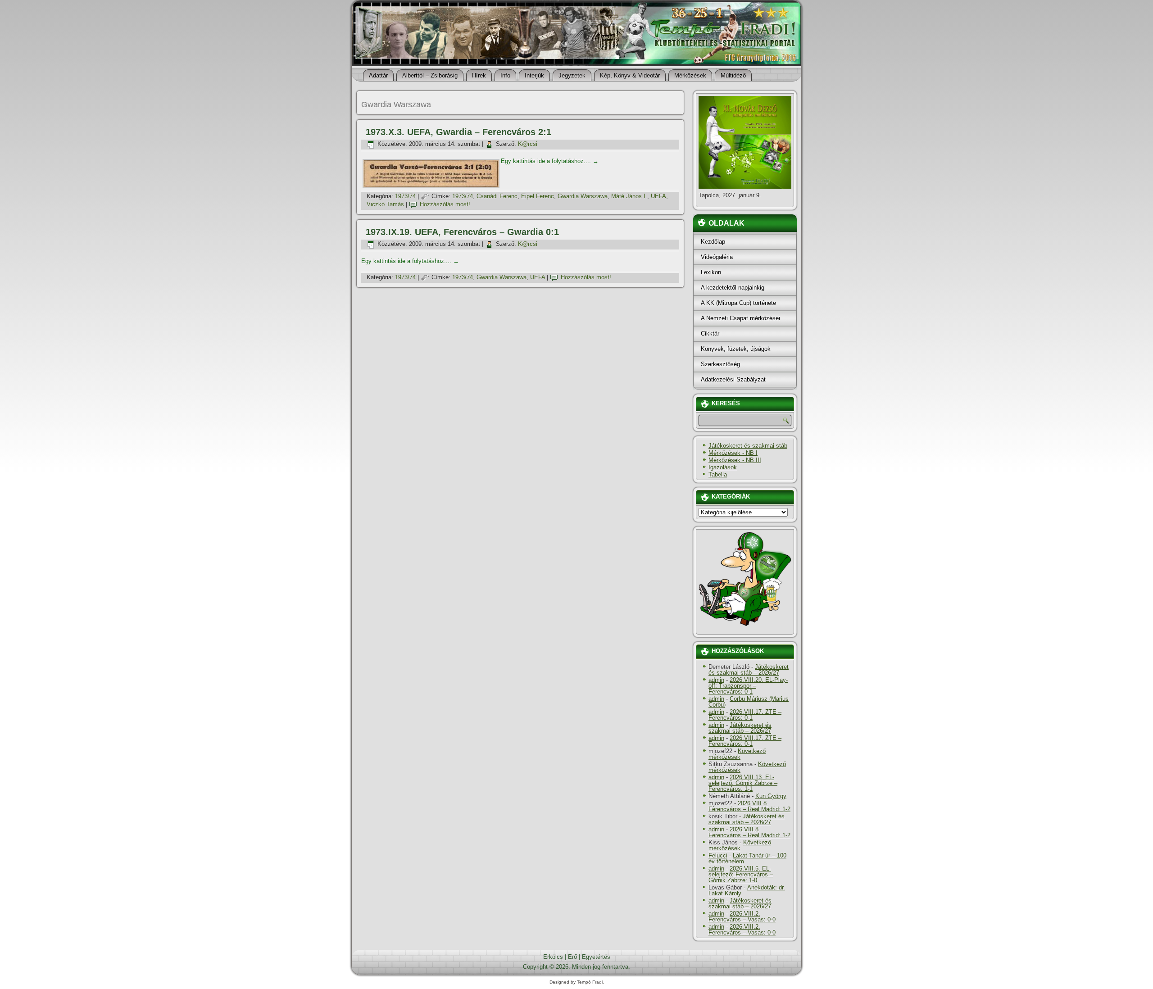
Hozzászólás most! (445, 204)
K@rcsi (527, 144)
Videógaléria (717, 257)
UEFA (658, 196)
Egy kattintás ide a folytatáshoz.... (550, 161)
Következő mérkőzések (737, 754)
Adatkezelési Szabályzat (733, 379)
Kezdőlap (713, 241)
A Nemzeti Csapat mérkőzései (740, 318)
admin (716, 679)
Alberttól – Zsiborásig (430, 75)
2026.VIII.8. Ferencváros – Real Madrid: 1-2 (749, 806)
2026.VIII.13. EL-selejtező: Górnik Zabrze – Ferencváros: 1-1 (742, 783)
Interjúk (534, 75)
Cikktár (710, 333)
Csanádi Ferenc (497, 196)
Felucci (717, 855)
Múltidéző (733, 75)
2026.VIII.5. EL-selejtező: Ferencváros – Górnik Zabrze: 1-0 (740, 874)
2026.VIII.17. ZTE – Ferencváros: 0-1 (744, 714)
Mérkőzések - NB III (734, 460)
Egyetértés (596, 956)
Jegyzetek (572, 75)
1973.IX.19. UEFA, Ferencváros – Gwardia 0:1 (462, 232)
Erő (572, 956)
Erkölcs (553, 956)
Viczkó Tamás (385, 204)
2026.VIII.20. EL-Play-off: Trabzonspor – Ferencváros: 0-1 (748, 685)
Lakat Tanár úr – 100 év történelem (747, 858)
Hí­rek (479, 75)
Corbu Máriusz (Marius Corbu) (748, 701)
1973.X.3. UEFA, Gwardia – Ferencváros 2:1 (458, 132)
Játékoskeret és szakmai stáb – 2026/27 (748, 669)
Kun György (770, 796)
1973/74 (405, 196)
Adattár (378, 75)
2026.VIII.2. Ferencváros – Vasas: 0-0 (742, 916)
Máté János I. (629, 196)
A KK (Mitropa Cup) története (738, 302)
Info (505, 75)
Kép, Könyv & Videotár (630, 75)
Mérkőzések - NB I (733, 452)
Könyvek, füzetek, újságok (736, 348)
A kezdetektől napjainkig (732, 287)
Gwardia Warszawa (583, 196)
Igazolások (722, 467)
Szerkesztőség (720, 364)
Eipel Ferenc (537, 196)
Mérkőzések (690, 75)
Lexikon (711, 272)
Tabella (717, 474)
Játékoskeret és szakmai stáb (747, 445)
